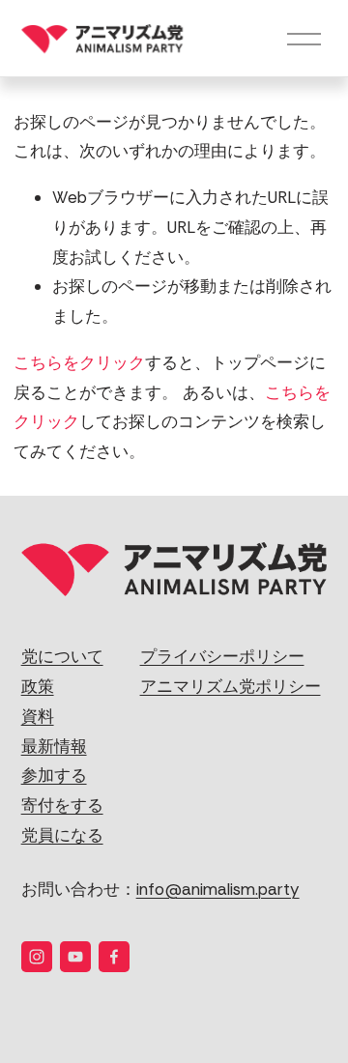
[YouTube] (75, 956)
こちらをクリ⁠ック (79, 362)
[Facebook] (114, 956)
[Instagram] (36, 956)
